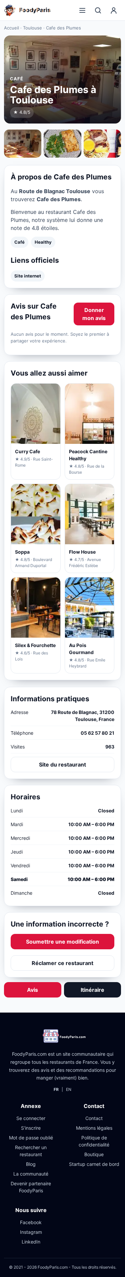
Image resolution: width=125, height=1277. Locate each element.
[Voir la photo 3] (102, 144)
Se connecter (30, 1118)
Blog (31, 1164)
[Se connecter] (113, 10)
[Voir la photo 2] (62, 144)
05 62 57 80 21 (97, 733)
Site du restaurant (62, 764)
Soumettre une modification (62, 941)
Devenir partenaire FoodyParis (31, 1187)
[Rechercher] (98, 10)
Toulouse (32, 27)
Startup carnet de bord (94, 1164)
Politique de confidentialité (94, 1141)
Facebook (31, 1222)
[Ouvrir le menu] (82, 10)
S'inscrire (31, 1128)
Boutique (94, 1154)
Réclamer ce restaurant (62, 963)
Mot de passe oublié (31, 1137)
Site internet (27, 275)
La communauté (30, 1174)
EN (68, 1089)
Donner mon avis (94, 314)
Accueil (11, 27)
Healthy (43, 242)
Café (19, 242)
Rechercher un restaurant (31, 1150)
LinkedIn (31, 1242)
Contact (94, 1118)
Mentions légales (94, 1128)
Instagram (31, 1232)
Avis (32, 989)
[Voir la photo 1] (22, 144)
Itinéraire (92, 989)
